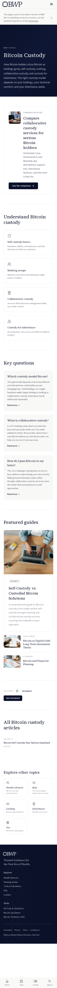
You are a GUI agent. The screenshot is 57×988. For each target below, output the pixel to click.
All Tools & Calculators (14, 908)
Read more (12, 405)
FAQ (5, 890)
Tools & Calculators (12, 886)
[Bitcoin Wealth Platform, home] (12, 4)
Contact (7, 894)
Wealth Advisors (11, 877)
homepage (33, 21)
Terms (25, 930)
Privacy (17, 930)
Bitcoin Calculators (12, 912)
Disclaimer (8, 930)
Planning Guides (11, 882)
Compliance (35, 930)
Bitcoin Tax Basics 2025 (14, 917)
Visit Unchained (13, 698)
